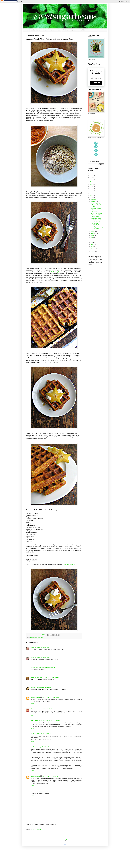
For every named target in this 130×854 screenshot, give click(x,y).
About (52, 30)
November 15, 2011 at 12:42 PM (51, 720)
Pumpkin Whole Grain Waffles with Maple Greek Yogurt (96, 223)
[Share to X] (55, 635)
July (92, 237)
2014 (91, 190)
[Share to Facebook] (57, 635)
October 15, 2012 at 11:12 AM (42, 791)
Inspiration (74, 30)
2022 (91, 173)
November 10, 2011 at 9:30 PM (43, 647)
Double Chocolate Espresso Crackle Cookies (96, 205)
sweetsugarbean (36, 634)
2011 (91, 197)
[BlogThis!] (53, 635)
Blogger (68, 840)
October (93, 231)
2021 (91, 175)
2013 (91, 193)
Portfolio (82, 30)
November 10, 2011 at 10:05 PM (43, 657)
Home (26, 30)
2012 (91, 195)
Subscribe (96, 83)
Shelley (33, 709)
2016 (91, 186)
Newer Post (29, 827)
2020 (91, 177)
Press (58, 30)
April (92, 244)
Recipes (65, 30)
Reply (32, 652)
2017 (91, 184)
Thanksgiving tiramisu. (57, 272)
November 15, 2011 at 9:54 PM (50, 776)
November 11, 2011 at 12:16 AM (44, 687)
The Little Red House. (70, 564)
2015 (91, 188)
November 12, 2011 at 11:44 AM (43, 709)
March (92, 246)
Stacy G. (33, 687)
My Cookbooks (35, 30)
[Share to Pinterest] (58, 635)
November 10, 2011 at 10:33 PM (47, 667)
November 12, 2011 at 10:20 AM (50, 697)
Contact (45, 30)
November (94, 201)
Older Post (79, 827)
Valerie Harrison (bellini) (37, 677)
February (93, 249)
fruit (36, 637)
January (93, 251)
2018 (91, 182)
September (94, 233)
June (92, 240)
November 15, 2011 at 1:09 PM (43, 733)
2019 (91, 179)
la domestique (34, 667)
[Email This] (51, 635)
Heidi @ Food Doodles (36, 720)
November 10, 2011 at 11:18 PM (52, 677)
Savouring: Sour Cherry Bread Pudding (97, 227)
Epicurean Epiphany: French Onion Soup (96, 219)
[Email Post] (48, 634)
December (94, 199)
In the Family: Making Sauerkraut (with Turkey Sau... (96, 215)
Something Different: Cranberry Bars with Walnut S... (96, 210)
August (93, 235)
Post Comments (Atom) (39, 829)
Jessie (32, 791)
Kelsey (32, 647)
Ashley (32, 657)
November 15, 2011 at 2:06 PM (41, 747)
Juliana (32, 733)
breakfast (32, 637)
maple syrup (40, 637)
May (92, 242)
